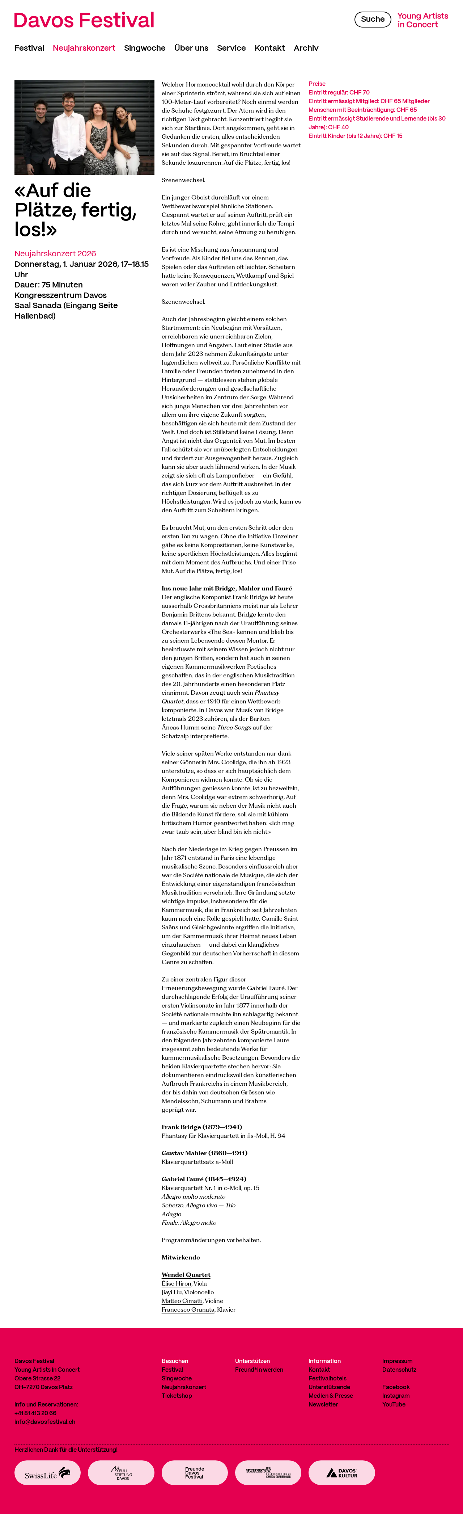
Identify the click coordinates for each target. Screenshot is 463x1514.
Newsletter (323, 1405)
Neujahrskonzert (84, 48)
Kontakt (270, 48)
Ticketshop (177, 1396)
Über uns (191, 48)
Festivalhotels (328, 1378)
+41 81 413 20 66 (35, 1413)
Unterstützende (329, 1387)
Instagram (396, 1396)
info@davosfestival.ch (44, 1422)
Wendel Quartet (186, 1274)
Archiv (306, 48)
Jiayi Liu (172, 1292)
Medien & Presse (331, 1396)
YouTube (393, 1405)
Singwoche (145, 48)
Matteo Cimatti (182, 1300)
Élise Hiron (176, 1283)
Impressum (397, 1361)
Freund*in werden (259, 1370)
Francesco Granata (188, 1309)
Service (231, 48)
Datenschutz (399, 1370)
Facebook (396, 1387)
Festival (29, 48)
